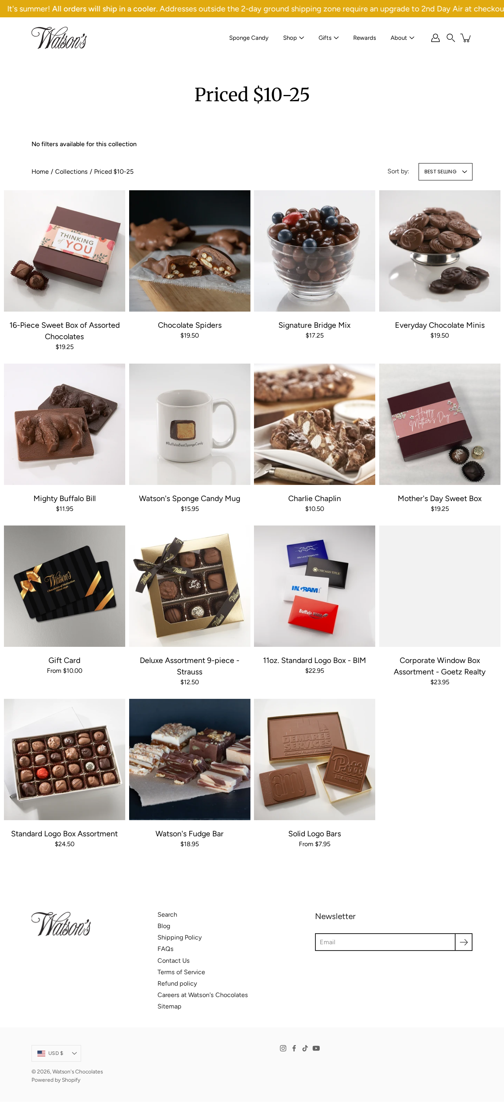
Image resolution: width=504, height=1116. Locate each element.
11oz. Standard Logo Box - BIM (314, 660)
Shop (290, 37)
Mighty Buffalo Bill (64, 498)
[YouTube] (316, 1048)
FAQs (166, 949)
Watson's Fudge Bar (190, 833)
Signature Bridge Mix (314, 324)
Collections (71, 171)
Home (40, 171)
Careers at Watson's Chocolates (203, 995)
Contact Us (174, 960)
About (399, 37)
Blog (164, 926)
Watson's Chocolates (77, 1071)
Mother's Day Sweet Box (440, 498)
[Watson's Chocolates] (59, 38)
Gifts (325, 37)
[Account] (435, 38)
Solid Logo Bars (314, 833)
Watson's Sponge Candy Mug (189, 498)
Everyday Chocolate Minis (439, 324)
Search (167, 914)
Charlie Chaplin (314, 498)
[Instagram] (283, 1048)
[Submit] (463, 942)
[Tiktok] (305, 1048)
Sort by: (398, 171)
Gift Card (64, 660)
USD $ (55, 1053)
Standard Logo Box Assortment (64, 833)
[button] (451, 37)
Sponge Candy (249, 37)
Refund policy (177, 983)
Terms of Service (181, 972)
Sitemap (170, 1006)
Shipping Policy (180, 937)
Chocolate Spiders (189, 324)
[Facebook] (294, 1048)
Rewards (364, 37)
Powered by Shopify (56, 1080)
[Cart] (466, 38)
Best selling (440, 171)
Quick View (64, 250)
